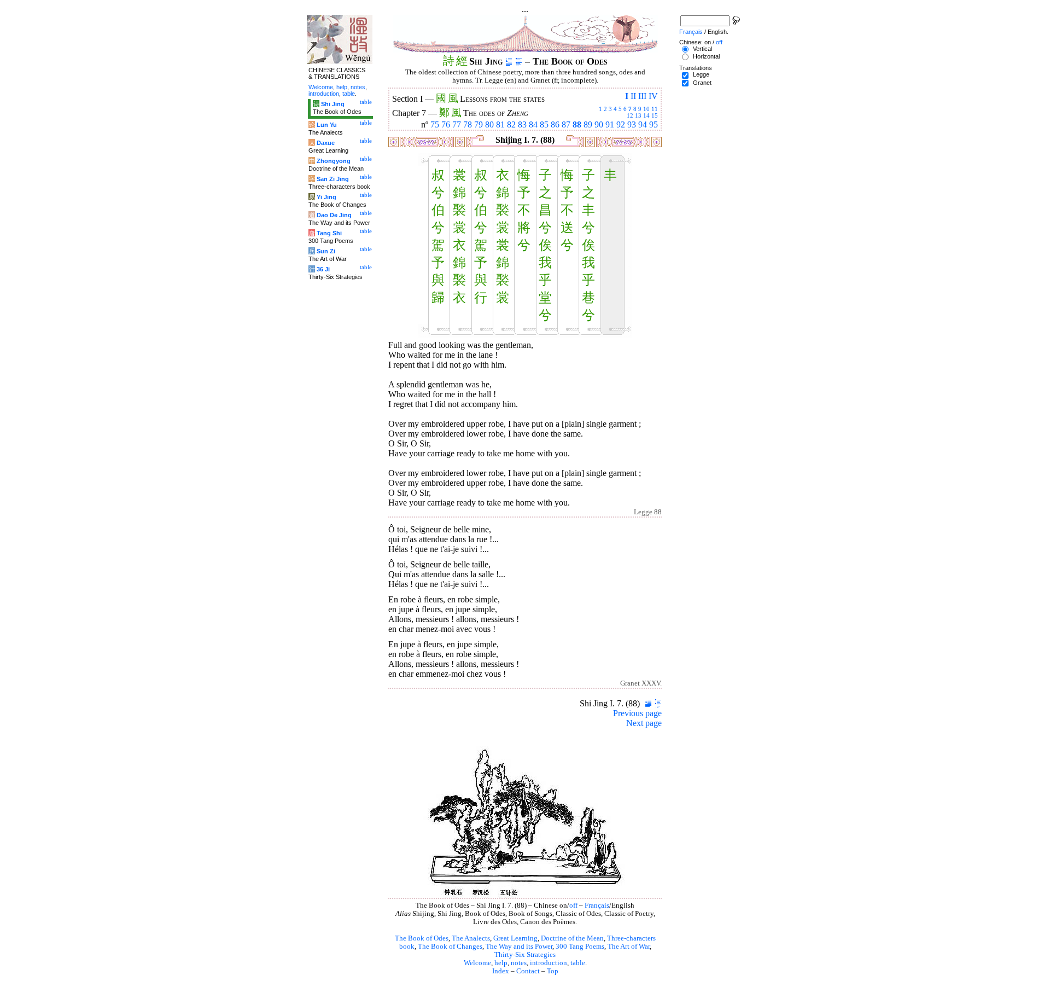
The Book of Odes (421, 938)
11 (654, 109)
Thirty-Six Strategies (525, 955)
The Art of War (629, 946)
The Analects (471, 938)
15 (654, 115)
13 (638, 115)
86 (555, 124)
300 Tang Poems (580, 946)
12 (630, 115)
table (577, 963)
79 (478, 124)
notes (519, 963)
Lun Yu (327, 124)
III (642, 96)
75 (434, 124)
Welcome (477, 963)
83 (522, 124)
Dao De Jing (334, 215)
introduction (548, 963)
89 (588, 124)
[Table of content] (518, 61)
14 (646, 115)
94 (642, 124)
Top (552, 971)
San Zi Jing (333, 179)
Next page (644, 723)
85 (544, 124)
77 (456, 124)
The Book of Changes (450, 946)
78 (467, 124)
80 (489, 124)
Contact (528, 971)
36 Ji (323, 269)
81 (500, 124)
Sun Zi (326, 251)
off (573, 905)
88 (577, 124)
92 (620, 124)
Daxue (326, 143)
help (501, 963)
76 (445, 124)
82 (511, 124)
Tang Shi (329, 233)
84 (533, 124)
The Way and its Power (519, 946)
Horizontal (706, 56)
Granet (702, 82)
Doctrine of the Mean (572, 938)
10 (646, 109)
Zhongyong (334, 161)
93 (631, 124)
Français (597, 905)
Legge (701, 74)
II (633, 96)
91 (609, 124)
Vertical (702, 48)
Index (500, 971)
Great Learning (515, 938)
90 (598, 124)
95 (653, 124)
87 (566, 124)
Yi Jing (326, 197)
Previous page (637, 713)
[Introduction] (508, 61)
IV (653, 96)
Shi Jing (333, 104)
